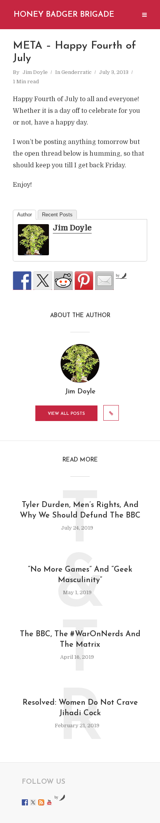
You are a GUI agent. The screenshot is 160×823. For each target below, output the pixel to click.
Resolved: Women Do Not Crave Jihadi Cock (80, 708)
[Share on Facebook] (22, 280)
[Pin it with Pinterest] (84, 280)
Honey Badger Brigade (64, 15)
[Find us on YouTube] (49, 802)
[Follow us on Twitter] (33, 802)
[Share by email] (104, 280)
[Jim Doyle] (33, 240)
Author (24, 215)
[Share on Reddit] (63, 280)
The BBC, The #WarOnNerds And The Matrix (80, 639)
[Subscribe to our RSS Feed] (41, 802)
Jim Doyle (35, 72)
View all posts (66, 414)
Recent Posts (57, 215)
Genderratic (76, 72)
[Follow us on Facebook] (25, 802)
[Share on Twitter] (42, 280)
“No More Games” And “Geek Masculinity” (80, 575)
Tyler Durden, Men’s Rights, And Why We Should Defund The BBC (80, 510)
